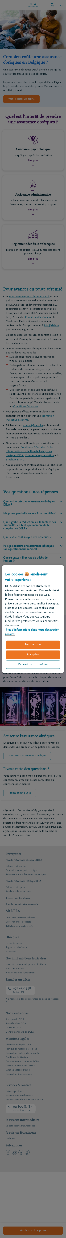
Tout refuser (33, 644)
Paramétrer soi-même (33, 664)
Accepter (33, 654)
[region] (33, 619)
